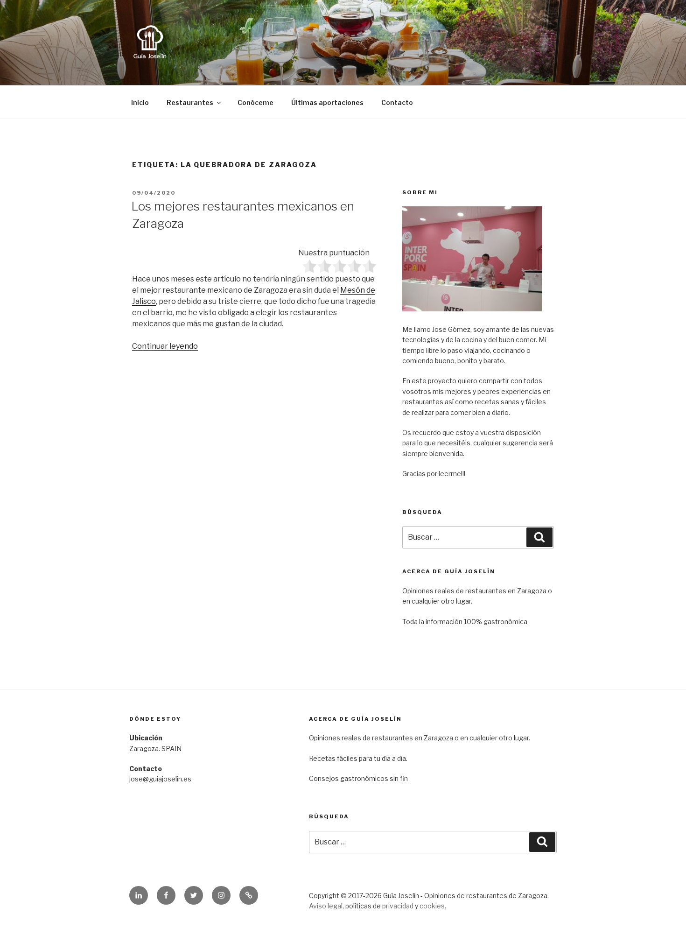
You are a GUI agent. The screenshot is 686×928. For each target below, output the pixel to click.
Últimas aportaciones (327, 102)
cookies (432, 906)
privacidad (397, 906)
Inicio (140, 102)
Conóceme (255, 102)
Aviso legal (326, 906)
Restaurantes (190, 102)
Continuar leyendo (165, 346)
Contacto (397, 102)
